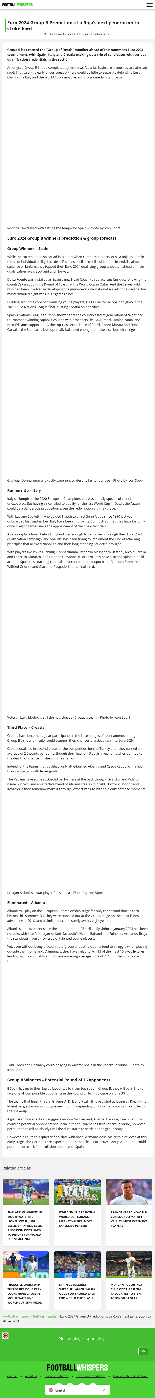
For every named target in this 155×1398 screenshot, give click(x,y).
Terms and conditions (91, 1376)
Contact (12, 1376)
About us (31, 1376)
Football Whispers (16, 1316)
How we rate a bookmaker (130, 1376)
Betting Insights (45, 1316)
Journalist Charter (57, 1376)
